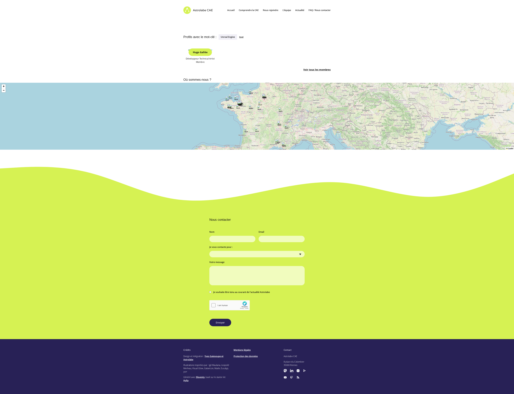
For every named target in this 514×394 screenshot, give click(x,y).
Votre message (216, 262)
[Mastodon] (285, 370)
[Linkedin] (291, 370)
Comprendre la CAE (249, 10)
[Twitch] (291, 377)
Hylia (185, 380)
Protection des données (246, 356)
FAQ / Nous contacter (320, 10)
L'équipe (287, 10)
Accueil (231, 10)
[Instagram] (298, 370)
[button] (279, 124)
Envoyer (220, 322)
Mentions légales (242, 349)
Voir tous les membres (317, 69)
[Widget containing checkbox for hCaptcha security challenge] (229, 305)
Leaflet (510, 148)
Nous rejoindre (270, 10)
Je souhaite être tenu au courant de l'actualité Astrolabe (241, 292)
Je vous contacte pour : (221, 247)
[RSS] (298, 377)
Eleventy (200, 377)
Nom (211, 231)
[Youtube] (285, 377)
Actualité (299, 10)
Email (261, 231)
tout (241, 36)
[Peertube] (304, 370)
